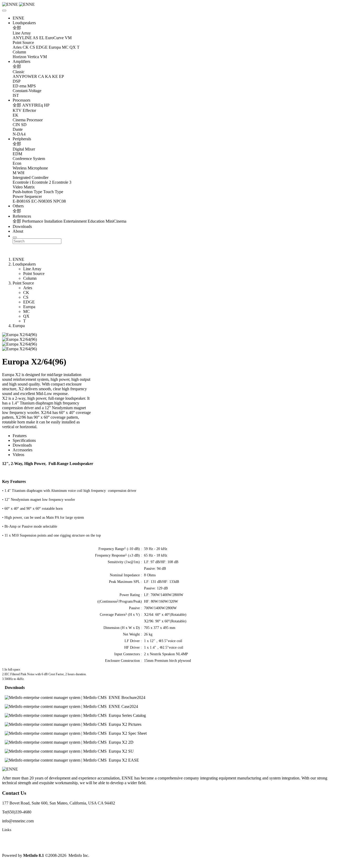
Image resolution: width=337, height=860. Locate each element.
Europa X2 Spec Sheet (128, 733)
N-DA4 (19, 134)
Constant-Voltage (27, 90)
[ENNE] (168, 4)
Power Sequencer (27, 196)
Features (20, 435)
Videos (18, 454)
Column (19, 52)
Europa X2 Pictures (125, 724)
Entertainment (75, 221)
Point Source (23, 42)
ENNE (18, 18)
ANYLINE (22, 38)
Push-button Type (27, 191)
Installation (53, 221)
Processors (21, 100)
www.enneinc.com (17, 838)
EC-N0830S (41, 201)
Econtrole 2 (41, 182)
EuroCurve (54, 38)
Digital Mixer (24, 149)
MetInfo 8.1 (33, 855)
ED (15, 86)
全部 (17, 28)
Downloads (22, 226)
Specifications (24, 440)
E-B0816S (21, 201)
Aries (17, 47)
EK (15, 115)
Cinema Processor (28, 120)
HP (46, 105)
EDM (17, 154)
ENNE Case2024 (123, 706)
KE (55, 76)
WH (20, 173)
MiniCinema (116, 221)
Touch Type (53, 191)
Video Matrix (24, 187)
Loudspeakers (24, 23)
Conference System (29, 158)
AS (35, 38)
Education (96, 221)
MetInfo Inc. (78, 855)
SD (24, 124)
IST (16, 95)
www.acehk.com (15, 846)
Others (18, 206)
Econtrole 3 (61, 182)
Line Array (22, 33)
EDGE (42, 47)
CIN (16, 124)
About (18, 231)
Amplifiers (21, 61)
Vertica (33, 56)
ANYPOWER (25, 76)
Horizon (19, 56)
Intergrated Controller (30, 177)
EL (41, 38)
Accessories (22, 450)
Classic (18, 71)
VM (68, 38)
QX (73, 47)
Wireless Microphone (30, 168)
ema (22, 86)
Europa (55, 47)
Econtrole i (22, 182)
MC (65, 47)
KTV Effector (24, 110)
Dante (18, 129)
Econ (17, 163)
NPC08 (59, 201)
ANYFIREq (32, 105)
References (22, 216)
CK (26, 47)
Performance (32, 221)
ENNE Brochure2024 (127, 697)
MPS (31, 86)
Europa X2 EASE (124, 760)
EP (61, 76)
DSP (17, 81)
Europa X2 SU (121, 751)
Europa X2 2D (121, 742)
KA (48, 76)
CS (32, 47)
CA (41, 76)
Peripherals (22, 139)
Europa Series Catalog (127, 715)
